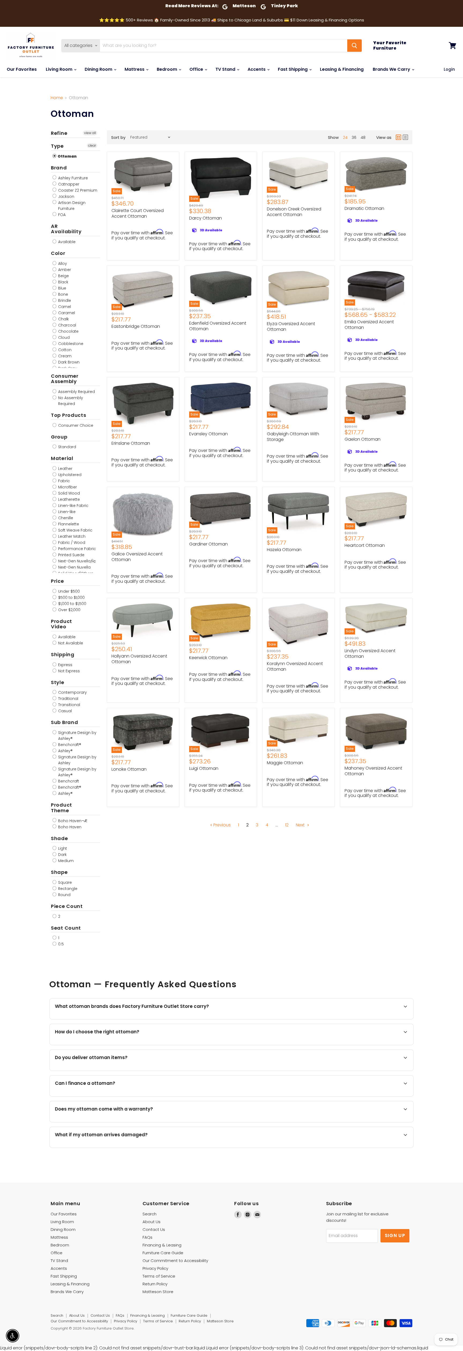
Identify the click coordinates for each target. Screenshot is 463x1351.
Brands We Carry (392, 69)
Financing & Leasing (162, 1245)
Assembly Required (76, 391)
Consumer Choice (75, 425)
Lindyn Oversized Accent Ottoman (370, 653)
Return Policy (155, 1284)
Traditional (67, 698)
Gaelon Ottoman (362, 439)
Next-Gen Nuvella (74, 567)
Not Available (70, 643)
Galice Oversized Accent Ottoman (137, 557)
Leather (64, 468)
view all (90, 133)
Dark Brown (68, 362)
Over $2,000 (68, 610)
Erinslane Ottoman (130, 443)
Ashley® (65, 751)
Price (57, 581)
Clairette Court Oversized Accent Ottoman (137, 213)
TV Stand (225, 69)
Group (59, 436)
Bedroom (167, 69)
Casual (64, 711)
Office (196, 69)
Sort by (118, 137)
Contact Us (154, 1229)
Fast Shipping (293, 69)
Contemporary (72, 692)
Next (301, 825)
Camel (64, 306)
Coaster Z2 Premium (77, 190)
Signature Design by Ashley (76, 760)
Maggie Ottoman (285, 763)
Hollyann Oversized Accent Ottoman (139, 659)
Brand (59, 167)
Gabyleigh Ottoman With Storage (293, 437)
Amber (64, 269)
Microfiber (67, 487)
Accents (257, 69)
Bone (62, 294)
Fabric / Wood (71, 542)
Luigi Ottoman (203, 768)
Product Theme (61, 807)
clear (92, 145)
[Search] (354, 45)
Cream (64, 356)
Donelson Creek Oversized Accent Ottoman (294, 212)
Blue (61, 288)
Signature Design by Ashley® (76, 735)
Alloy (62, 263)
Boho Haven (69, 827)
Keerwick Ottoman (208, 658)
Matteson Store (158, 1291)
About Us (151, 1221)
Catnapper (68, 184)
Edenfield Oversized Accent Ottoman (217, 326)
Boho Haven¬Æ (72, 820)
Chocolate (68, 331)
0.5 (60, 944)
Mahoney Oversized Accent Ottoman (373, 771)
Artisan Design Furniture (71, 205)
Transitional (68, 704)
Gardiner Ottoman (208, 544)
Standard (66, 447)
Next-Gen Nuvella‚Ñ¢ (76, 561)
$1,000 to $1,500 (71, 603)
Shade (59, 838)
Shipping (62, 654)
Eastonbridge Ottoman (135, 326)
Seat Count (66, 928)
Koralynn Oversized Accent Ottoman (295, 666)
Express (64, 664)
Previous (221, 825)
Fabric (63, 481)
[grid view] (398, 137)
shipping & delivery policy (370, 1070)
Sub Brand (64, 722)
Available (66, 241)
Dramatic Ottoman (364, 208)
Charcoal (66, 325)
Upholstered (69, 474)
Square (64, 882)
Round (63, 894)
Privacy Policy (155, 1268)
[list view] (405, 137)
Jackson (65, 196)
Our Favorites (22, 69)
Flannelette (68, 524)
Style (57, 682)
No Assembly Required (70, 400)
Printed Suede (70, 555)
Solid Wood (68, 493)
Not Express (68, 671)
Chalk (63, 319)
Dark (62, 854)
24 (345, 137)
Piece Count (67, 906)
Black (62, 282)
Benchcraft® (69, 744)
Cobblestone (70, 343)
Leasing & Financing (342, 69)
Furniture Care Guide (163, 1253)
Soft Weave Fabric (74, 530)
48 (363, 137)
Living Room (59, 69)
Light (62, 848)
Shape (59, 872)
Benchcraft (68, 781)
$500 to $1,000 (71, 597)
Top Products (68, 415)
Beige (63, 276)
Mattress (135, 69)
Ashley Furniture (72, 178)
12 (287, 825)
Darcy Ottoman (205, 218)
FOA (61, 214)
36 (354, 137)
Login (449, 69)
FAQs (147, 1237)
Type (57, 146)
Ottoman (67, 156)
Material (62, 458)
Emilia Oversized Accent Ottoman (369, 325)
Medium (65, 860)
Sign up (395, 1235)
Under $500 (68, 591)
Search (149, 1214)
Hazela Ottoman (284, 550)
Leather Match (71, 536)
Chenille (65, 518)
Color (58, 253)
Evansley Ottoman (208, 434)
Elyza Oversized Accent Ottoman (291, 326)
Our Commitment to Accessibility (175, 1260)
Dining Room (99, 69)
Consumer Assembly (65, 379)
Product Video (61, 624)
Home (57, 97)
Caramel (66, 313)
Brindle (64, 300)
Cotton (64, 349)
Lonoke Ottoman (129, 769)
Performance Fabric (76, 548)
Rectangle (67, 888)
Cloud (63, 337)
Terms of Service (159, 1276)
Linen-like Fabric (72, 505)
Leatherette (68, 499)
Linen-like (66, 511)
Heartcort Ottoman (365, 545)
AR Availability (66, 229)
